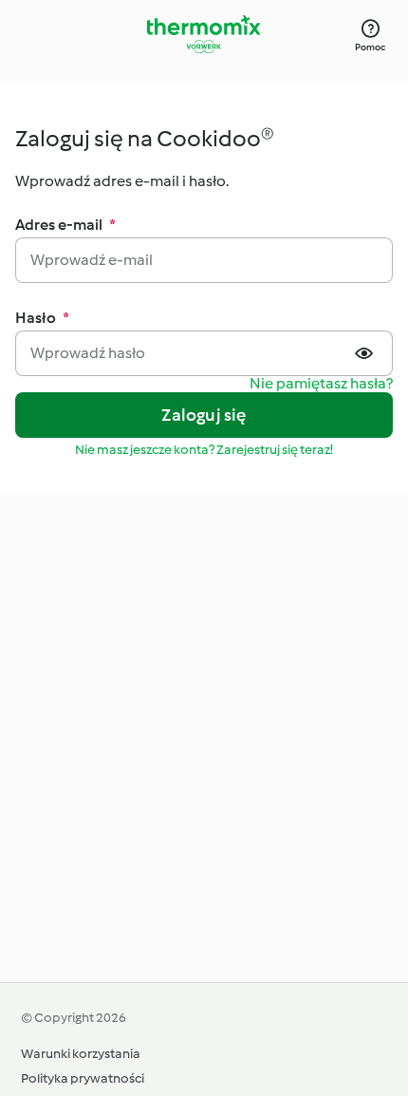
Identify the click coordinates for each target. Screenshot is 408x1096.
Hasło (42, 318)
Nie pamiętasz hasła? (321, 384)
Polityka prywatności (82, 1078)
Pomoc (370, 47)
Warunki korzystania (80, 1054)
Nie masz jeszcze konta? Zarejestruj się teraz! (204, 450)
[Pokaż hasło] (366, 353)
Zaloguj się (203, 415)
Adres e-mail (65, 225)
